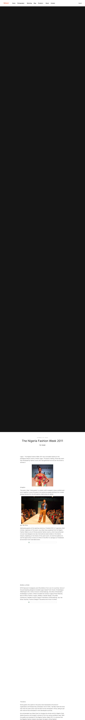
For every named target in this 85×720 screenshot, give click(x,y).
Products (40, 3)
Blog (35, 3)
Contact (53, 3)
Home (13, 3)
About (47, 3)
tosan (43, 445)
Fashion (46, 437)
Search (80, 3)
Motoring (29, 3)
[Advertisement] (44, 452)
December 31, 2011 (40, 437)
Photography (20, 3)
